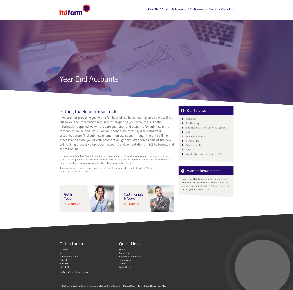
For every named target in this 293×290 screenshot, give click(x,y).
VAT (188, 132)
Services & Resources (174, 9)
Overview (191, 119)
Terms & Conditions (147, 285)
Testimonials (197, 9)
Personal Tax (192, 141)
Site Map (162, 285)
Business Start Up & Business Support (206, 127)
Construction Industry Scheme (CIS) (204, 154)
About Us (153, 9)
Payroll (189, 149)
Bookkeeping (192, 123)
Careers (213, 9)
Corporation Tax (194, 145)
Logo (75, 10)
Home (122, 249)
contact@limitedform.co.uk (74, 171)
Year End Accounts (195, 136)
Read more (133, 204)
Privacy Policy (129, 285)
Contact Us (227, 9)
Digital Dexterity (114, 285)
